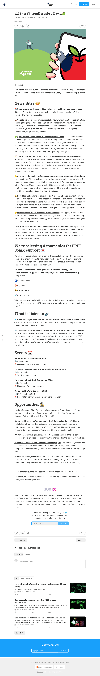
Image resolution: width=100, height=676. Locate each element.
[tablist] (22, 554)
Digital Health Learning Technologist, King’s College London (41, 421)
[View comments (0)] (23, 26)
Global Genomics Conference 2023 (30, 358)
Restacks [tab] (27, 554)
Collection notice (63, 662)
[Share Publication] (76, 4)
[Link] (11, 103)
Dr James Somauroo (28, 591)
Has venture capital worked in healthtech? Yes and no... (40, 618)
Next (79, 540)
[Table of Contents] (2, 338)
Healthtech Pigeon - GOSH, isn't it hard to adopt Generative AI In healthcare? (51, 319)
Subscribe (84, 4)
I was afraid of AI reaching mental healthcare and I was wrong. (40, 585)
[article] (50, 589)
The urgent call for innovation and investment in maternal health (43, 226)
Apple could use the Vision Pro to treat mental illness (40, 137)
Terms (55, 662)
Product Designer (22, 410)
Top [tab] (17, 578)
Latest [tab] (22, 578)
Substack (40, 672)
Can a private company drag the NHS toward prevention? (35, 601)
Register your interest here (52, 303)
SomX (17, 495)
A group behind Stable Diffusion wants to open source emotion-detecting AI (51, 176)
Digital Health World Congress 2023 (30, 391)
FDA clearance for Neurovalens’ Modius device (38, 213)
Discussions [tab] (29, 578)
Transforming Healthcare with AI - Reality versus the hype (40, 369)
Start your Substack (45, 667)
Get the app (60, 667)
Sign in (93, 4)
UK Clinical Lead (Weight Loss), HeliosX (32, 435)
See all (18, 633)
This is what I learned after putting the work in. (30, 589)
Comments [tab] (19, 554)
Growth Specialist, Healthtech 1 (28, 456)
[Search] (72, 4)
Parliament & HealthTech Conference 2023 (33, 380)
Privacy (49, 662)
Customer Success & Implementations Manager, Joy (37, 443)
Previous (22, 540)
